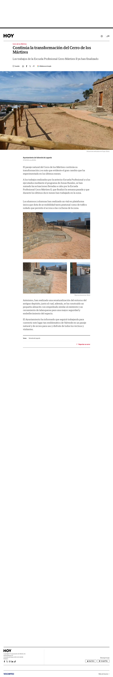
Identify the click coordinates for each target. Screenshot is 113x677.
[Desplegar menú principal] (108, 36)
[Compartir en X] (30, 66)
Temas (24, 338)
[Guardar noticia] (16, 66)
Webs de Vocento (103, 674)
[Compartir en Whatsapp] (23, 66)
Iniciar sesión (101, 36)
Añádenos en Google (45, 66)
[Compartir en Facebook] (26, 66)
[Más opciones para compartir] (33, 66)
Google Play (104, 661)
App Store (91, 661)
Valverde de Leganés (34, 338)
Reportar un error (84, 344)
